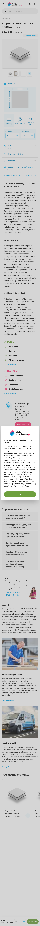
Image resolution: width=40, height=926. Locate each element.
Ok (20, 494)
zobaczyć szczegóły (15, 472)
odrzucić (13, 470)
